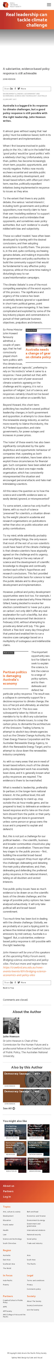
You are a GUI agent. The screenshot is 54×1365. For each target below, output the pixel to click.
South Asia (31, 1260)
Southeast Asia (9, 1264)
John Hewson (9, 79)
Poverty (6, 1285)
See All (7, 1108)
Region (7, 1250)
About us (8, 1186)
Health (6, 1230)
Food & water (8, 1225)
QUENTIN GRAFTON (36, 1138)
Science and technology (25, 95)
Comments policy (34, 1289)
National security (34, 1235)
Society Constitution (35, 1306)
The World (7, 1268)
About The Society (34, 1301)
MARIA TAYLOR (11, 1171)
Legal (30, 1276)
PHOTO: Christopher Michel (12, 64)
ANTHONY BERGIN (35, 1154)
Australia (42, 95)
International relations (36, 1230)
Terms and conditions (35, 1281)
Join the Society (33, 1310)
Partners (8, 1191)
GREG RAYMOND (35, 1171)
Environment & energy (13, 93)
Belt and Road (32, 1212)
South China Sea (9, 1243)
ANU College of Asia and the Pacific (14, 1316)
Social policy (31, 1239)
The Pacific (31, 1264)
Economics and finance (36, 1216)
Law (4, 1235)
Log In (7, 1197)
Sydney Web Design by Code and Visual (27, 1357)
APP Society (7, 1311)
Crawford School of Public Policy (13, 1301)
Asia (28, 1255)
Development (8, 1216)
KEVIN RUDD (10, 1154)
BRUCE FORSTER (12, 1138)
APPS (5, 1307)
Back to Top (8, 988)
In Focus (7, 1276)
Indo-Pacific (7, 1281)
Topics (7, 1207)
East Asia (6, 1260)
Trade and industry (34, 1243)
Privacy (30, 1285)
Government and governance (33, 1225)
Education (7, 1220)
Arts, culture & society (11, 1212)
